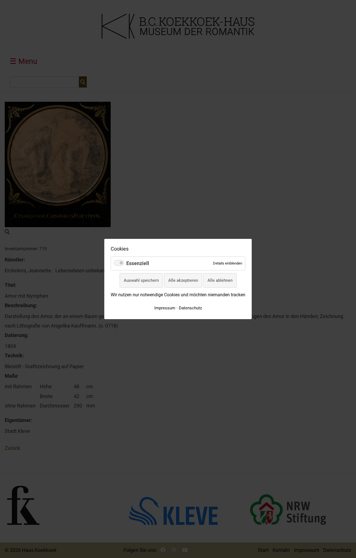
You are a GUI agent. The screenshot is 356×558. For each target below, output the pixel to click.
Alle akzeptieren (183, 280)
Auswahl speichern (141, 280)
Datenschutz (190, 307)
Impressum (164, 307)
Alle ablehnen (220, 280)
